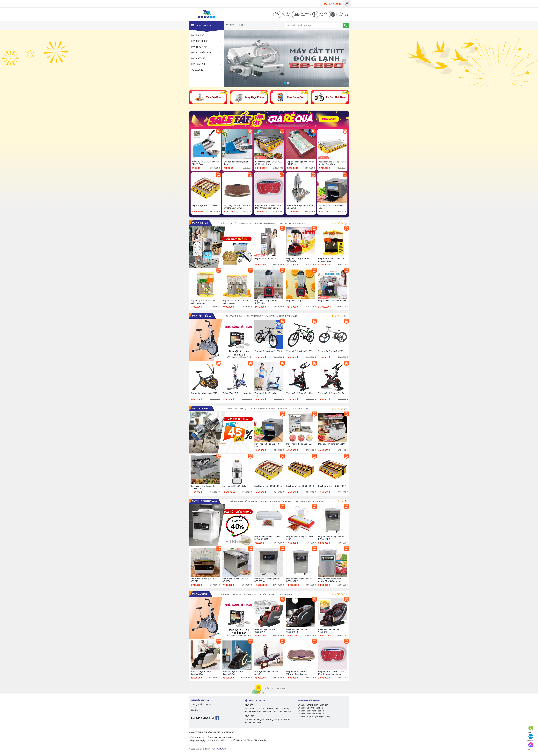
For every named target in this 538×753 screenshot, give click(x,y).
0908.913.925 (271, 711)
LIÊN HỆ (241, 25)
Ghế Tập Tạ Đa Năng (288, 316)
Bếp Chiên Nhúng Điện (234, 409)
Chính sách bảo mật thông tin (311, 714)
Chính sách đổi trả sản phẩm (310, 708)
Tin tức (194, 707)
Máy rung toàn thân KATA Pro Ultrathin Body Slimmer (237, 206)
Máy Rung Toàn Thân (231, 594)
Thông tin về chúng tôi (201, 704)
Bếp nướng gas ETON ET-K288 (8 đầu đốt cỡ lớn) (332, 163)
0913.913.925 (258, 711)
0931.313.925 (285, 711)
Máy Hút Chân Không (201, 52)
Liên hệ (194, 710)
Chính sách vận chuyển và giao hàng (314, 717)
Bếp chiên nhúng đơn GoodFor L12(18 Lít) (300, 163)
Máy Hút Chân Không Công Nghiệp (276, 501)
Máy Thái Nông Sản (299, 409)
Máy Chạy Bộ (270, 316)
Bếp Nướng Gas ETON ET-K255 (205, 205)
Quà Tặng (261, 158)
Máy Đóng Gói (198, 64)
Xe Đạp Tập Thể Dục (233, 316)
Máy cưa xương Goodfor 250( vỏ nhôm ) (300, 206)
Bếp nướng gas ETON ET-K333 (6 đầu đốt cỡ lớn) (268, 163)
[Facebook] (217, 718)
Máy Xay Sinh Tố (228, 223)
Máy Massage (198, 58)
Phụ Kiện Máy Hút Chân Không (310, 501)
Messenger (531, 749)
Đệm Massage (286, 594)
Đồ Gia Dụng (197, 70)
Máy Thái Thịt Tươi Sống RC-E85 (331, 206)
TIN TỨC (230, 25)
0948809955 (257, 722)
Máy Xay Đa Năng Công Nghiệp (273, 409)
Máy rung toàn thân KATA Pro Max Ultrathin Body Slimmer (268, 206)
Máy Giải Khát (198, 35)
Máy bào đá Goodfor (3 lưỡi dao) (236, 163)
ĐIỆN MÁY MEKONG (219, 749)
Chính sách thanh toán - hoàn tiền (313, 705)
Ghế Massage (250, 594)
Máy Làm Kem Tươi (247, 223)
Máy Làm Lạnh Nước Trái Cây (292, 223)
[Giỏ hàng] (347, 3)
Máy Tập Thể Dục (199, 41)
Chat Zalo (530, 741)
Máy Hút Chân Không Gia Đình (244, 501)
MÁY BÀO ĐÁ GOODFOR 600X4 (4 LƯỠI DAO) (205, 163)
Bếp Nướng (252, 409)
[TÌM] (346, 25)
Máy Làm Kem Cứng (267, 223)
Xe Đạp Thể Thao (253, 316)
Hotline (531, 732)
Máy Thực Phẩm (199, 47)
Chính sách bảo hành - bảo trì (311, 711)
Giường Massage (268, 594)
